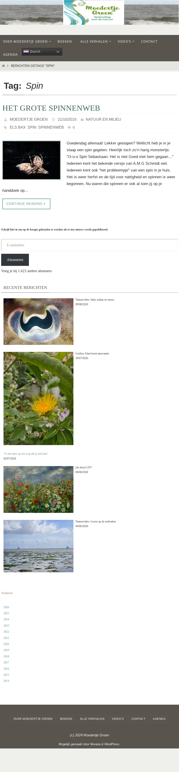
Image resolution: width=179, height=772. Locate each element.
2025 (6, 610)
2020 (6, 641)
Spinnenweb (51, 125)
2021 (6, 635)
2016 (6, 666)
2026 (6, 604)
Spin (32, 125)
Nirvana (95, 741)
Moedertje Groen (29, 119)
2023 (6, 623)
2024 (6, 616)
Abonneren (15, 257)
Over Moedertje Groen (33, 716)
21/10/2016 (67, 119)
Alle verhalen (92, 716)
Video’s (118, 716)
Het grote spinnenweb (51, 108)
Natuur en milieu (103, 119)
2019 (6, 647)
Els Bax (18, 125)
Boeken (66, 716)
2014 (6, 678)
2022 (6, 629)
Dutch (35, 51)
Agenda (159, 716)
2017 (6, 660)
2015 (6, 672)
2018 (6, 653)
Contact (138, 716)
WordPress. (112, 741)
